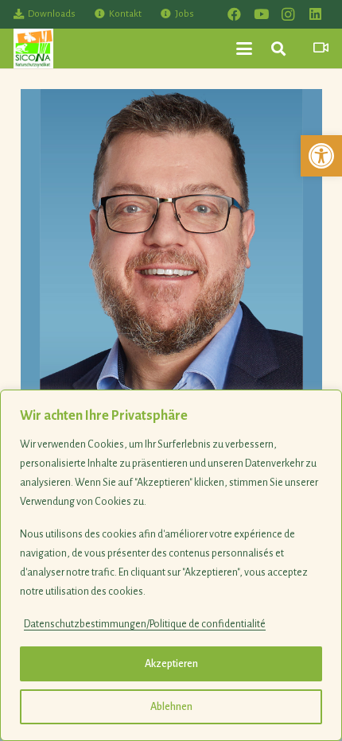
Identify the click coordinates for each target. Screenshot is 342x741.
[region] (171, 565)
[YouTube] (260, 14)
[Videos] (320, 48)
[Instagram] (287, 14)
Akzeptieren (171, 663)
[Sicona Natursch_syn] (33, 48)
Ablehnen (171, 706)
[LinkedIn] (314, 14)
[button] (321, 156)
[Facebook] (233, 14)
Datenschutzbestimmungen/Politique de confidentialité (145, 624)
